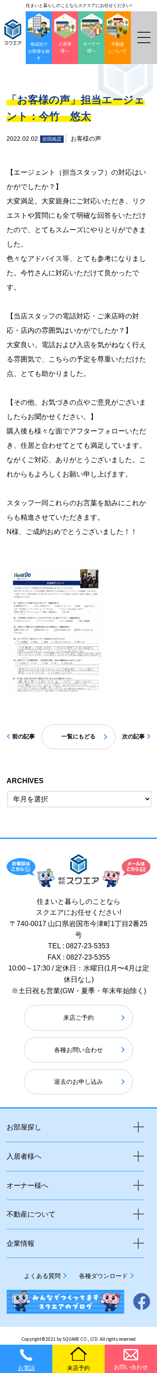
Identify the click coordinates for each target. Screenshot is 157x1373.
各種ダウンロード (103, 1275)
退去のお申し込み (78, 1081)
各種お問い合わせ (78, 1049)
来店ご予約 (78, 1017)
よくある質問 (42, 1275)
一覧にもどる (78, 736)
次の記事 (133, 736)
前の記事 (23, 736)
